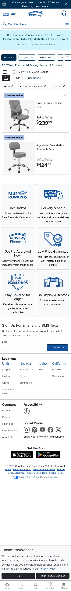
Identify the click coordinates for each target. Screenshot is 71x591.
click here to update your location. (35, 44)
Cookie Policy (56, 473)
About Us (7, 437)
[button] (15, 4)
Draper (6, 369)
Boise (42, 369)
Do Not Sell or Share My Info (33, 477)
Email (5, 341)
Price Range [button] (34, 78)
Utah (5, 364)
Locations (9, 359)
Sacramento (59, 376)
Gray (7, 86)
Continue (57, 347)
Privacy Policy (47, 568)
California (59, 364)
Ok (18, 576)
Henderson (26, 369)
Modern (45, 65)
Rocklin (56, 369)
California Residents (37, 473)
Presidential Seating (27, 65)
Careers (6, 417)
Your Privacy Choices (53, 576)
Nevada (25, 364)
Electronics (46, 57)
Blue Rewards (10, 430)
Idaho (43, 364)
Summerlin (26, 382)
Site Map (53, 477)
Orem (5, 382)
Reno (23, 376)
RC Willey (7, 65)
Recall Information (22, 469)
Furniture (9, 57)
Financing (7, 423)
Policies (61, 469)
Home (8, 469)
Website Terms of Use (44, 469)
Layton (6, 376)
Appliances (27, 57)
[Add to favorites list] (65, 95)
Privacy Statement (16, 473)
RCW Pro (7, 410)
